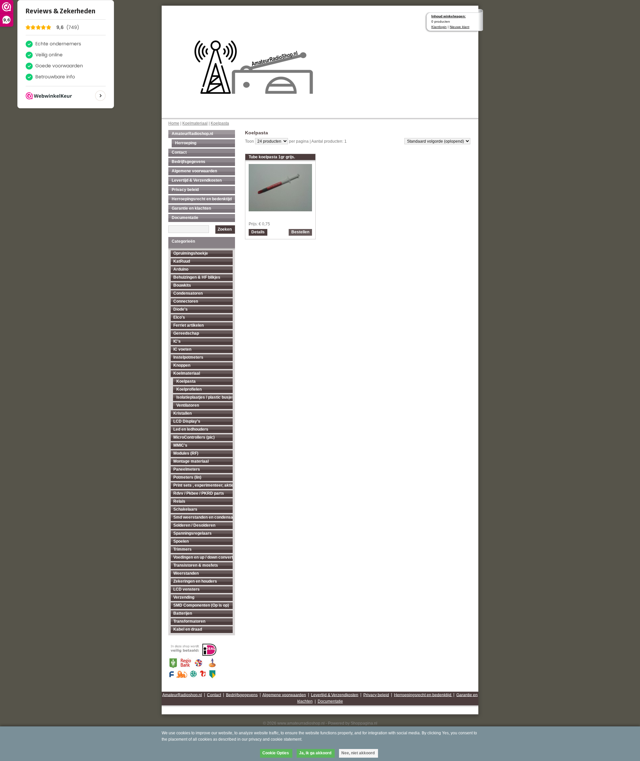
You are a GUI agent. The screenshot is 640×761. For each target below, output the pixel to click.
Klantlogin (439, 27)
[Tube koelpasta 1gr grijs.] (280, 209)
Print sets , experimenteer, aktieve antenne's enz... (203, 485)
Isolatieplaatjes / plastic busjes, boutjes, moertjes (204, 397)
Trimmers (182, 549)
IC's (177, 341)
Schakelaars (185, 509)
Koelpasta (220, 123)
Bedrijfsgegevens (188, 161)
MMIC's (180, 445)
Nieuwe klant (459, 27)
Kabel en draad (187, 629)
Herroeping (185, 143)
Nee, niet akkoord (358, 753)
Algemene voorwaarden (194, 171)
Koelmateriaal (195, 123)
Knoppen (181, 365)
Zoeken (225, 229)
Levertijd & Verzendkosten (197, 180)
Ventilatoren (187, 405)
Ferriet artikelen (188, 325)
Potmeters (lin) (187, 477)
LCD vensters (186, 589)
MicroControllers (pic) (194, 437)
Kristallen (182, 413)
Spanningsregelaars (192, 533)
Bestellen (300, 232)
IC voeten (182, 349)
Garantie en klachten (191, 208)
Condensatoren (188, 293)
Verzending (183, 597)
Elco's (179, 317)
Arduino (180, 269)
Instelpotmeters (188, 357)
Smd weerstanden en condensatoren (203, 517)
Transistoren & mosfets (195, 565)
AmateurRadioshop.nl (192, 133)
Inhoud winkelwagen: (448, 16)
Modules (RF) (185, 453)
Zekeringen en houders (195, 581)
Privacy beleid (185, 189)
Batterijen (182, 613)
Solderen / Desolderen (194, 525)
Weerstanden (186, 573)
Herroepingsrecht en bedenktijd (202, 199)
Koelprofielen (189, 389)
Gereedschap (186, 333)
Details (258, 232)
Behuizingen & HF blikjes (196, 277)
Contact (179, 152)
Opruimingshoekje (190, 253)
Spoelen (181, 541)
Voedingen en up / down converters (203, 557)
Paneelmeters (186, 469)
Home (173, 123)
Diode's (180, 309)
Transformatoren (189, 621)
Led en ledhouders (190, 429)
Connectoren (185, 301)
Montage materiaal (191, 461)
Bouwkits (182, 285)
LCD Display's (186, 421)
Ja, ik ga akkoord (315, 753)
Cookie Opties (275, 753)
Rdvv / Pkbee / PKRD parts (198, 493)
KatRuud (181, 261)
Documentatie (185, 217)
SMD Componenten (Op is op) (201, 605)
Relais (179, 501)
